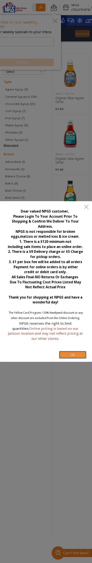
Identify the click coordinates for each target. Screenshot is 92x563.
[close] (86, 207)
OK (72, 355)
